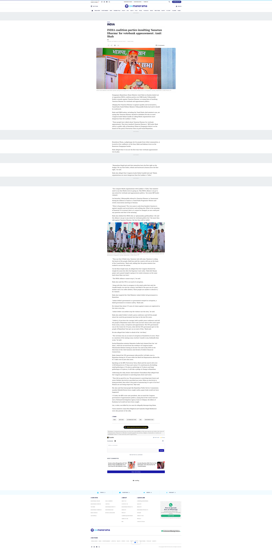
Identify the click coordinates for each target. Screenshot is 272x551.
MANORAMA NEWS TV (110, 507)
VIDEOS (151, 10)
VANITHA (107, 504)
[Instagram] (104, 2)
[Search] (169, 2)
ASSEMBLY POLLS (117, 10)
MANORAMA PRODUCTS (127, 507)
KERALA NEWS (97, 10)
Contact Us (125, 504)
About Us (124, 501)
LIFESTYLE (113, 541)
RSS (122, 521)
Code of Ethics (141, 521)
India (111, 24)
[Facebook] (102, 2)
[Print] (115, 45)
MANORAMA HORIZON (96, 504)
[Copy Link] (118, 45)
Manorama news (137, 1)
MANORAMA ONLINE (128, 1)
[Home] (92, 10)
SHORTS (163, 10)
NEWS (111, 10)
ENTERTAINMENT (105, 10)
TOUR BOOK (145, 10)
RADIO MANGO (94, 512)
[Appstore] (156, 531)
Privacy (124, 512)
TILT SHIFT (168, 10)
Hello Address (108, 501)
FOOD (136, 10)
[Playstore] (146, 531)
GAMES (179, 10)
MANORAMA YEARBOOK (96, 510)
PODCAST (149, 541)
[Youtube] (107, 2)
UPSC (128, 10)
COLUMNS (174, 10)
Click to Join (171, 515)
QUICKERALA (93, 515)
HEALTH (131, 10)
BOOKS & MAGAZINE (110, 512)
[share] (111, 45)
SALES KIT (139, 504)
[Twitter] (109, 2)
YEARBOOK (146, 1)
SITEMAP (139, 512)
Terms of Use (125, 518)
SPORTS (123, 10)
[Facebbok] (92, 547)
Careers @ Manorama (127, 515)
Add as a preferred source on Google (137, 427)
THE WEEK (93, 507)
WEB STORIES (157, 10)
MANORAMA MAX (109, 510)
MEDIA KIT (124, 510)
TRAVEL (140, 10)
